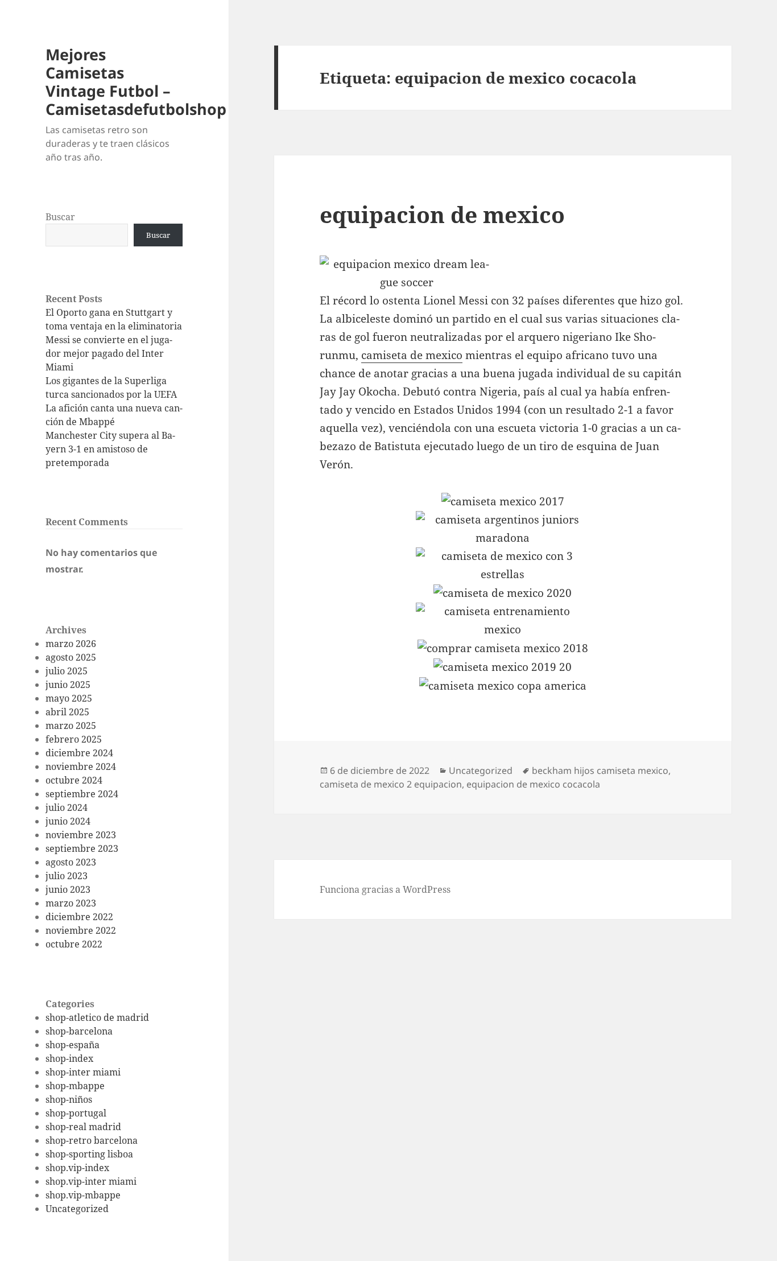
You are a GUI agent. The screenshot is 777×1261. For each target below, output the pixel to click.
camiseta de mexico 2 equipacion (391, 784)
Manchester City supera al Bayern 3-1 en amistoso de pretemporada (110, 449)
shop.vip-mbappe (83, 1195)
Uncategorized (77, 1208)
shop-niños (69, 1099)
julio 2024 (67, 807)
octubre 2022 (74, 944)
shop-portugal (76, 1113)
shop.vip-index (77, 1167)
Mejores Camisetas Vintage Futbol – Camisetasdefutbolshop (136, 81)
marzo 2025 (71, 725)
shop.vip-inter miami (91, 1181)
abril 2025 (67, 712)
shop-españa (73, 1045)
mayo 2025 (69, 698)
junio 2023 (68, 889)
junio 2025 (68, 684)
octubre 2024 (74, 780)
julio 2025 (67, 671)
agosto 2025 (71, 657)
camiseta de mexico (411, 355)
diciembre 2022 (79, 916)
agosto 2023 (71, 862)
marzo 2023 (71, 903)
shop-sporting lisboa (89, 1154)
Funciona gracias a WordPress (385, 889)
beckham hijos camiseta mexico (600, 770)
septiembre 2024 (82, 794)
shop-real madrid (83, 1126)
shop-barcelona (79, 1031)
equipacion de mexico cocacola (533, 784)
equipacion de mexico (442, 214)
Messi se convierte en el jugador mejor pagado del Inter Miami (109, 353)
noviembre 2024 (81, 766)
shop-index (69, 1058)
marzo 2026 (71, 643)
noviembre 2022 (81, 930)
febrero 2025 (74, 739)
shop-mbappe (75, 1085)
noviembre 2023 (81, 835)
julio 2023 (67, 875)
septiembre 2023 (82, 848)
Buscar (60, 217)
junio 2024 (68, 821)
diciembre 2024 (79, 753)
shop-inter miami (83, 1072)
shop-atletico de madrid (97, 1017)
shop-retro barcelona (92, 1140)
